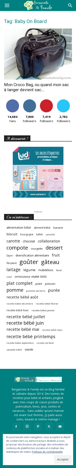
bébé (39, 234)
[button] (6, 5)
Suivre (29, 100)
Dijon (9, 255)
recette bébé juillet (25, 317)
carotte (13, 241)
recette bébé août (22, 297)
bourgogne (26, 234)
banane (58, 227)
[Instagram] (27, 426)
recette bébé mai (22, 329)
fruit (56, 255)
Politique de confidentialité (47, 452)
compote (17, 248)
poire (38, 284)
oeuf (9, 276)
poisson (50, 284)
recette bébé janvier (43, 310)
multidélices (45, 270)
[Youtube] (60, 427)
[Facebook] (16, 427)
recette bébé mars (52, 330)
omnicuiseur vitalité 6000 (31, 276)
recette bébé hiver (17, 310)
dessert (54, 248)
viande (29, 349)
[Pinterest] (38, 427)
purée (54, 290)
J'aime (12, 100)
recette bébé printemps (30, 336)
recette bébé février (47, 303)
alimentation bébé (18, 227)
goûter (28, 262)
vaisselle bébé (14, 349)
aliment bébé (42, 227)
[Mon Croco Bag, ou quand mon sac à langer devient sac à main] (38, 54)
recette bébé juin (25, 323)
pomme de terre (35, 290)
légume (29, 270)
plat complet (19, 283)
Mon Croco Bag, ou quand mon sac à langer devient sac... (36, 87)
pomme (14, 290)
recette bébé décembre (19, 303)
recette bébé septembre (20, 342)
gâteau (50, 262)
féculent (11, 263)
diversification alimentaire (32, 255)
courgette (37, 248)
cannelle (50, 234)
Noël (59, 270)
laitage (13, 269)
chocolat (29, 241)
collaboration (49, 241)
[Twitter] (49, 427)
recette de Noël (45, 343)
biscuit (11, 234)
